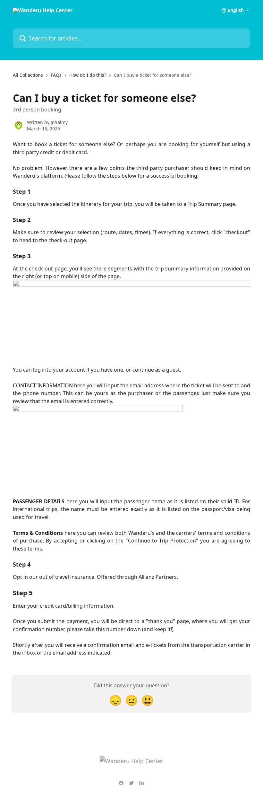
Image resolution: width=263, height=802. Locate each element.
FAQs (56, 75)
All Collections (28, 75)
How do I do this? (87, 75)
